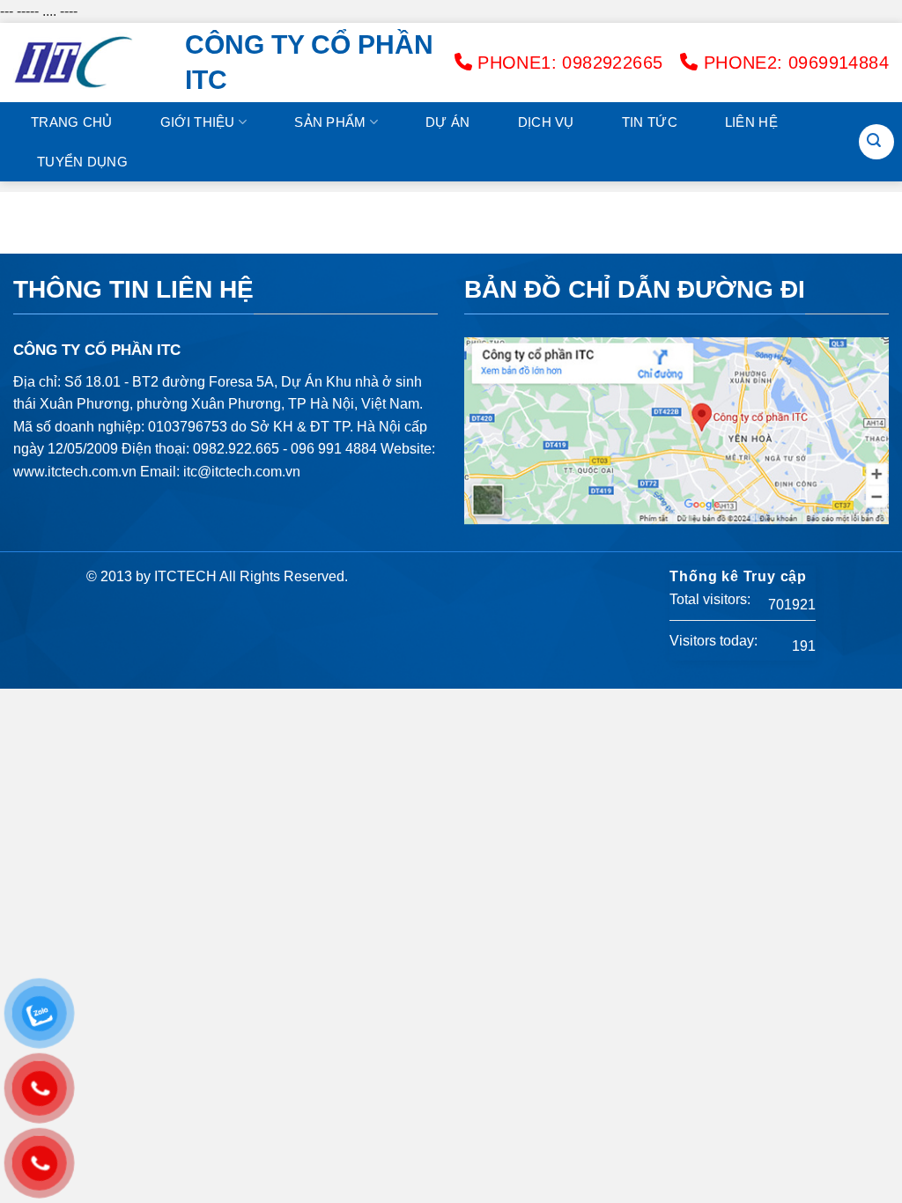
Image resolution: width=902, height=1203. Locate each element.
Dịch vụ (546, 121)
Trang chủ (72, 121)
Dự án (447, 121)
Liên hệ (751, 121)
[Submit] (874, 141)
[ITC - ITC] (86, 62)
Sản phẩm (330, 121)
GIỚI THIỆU (197, 121)
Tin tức (649, 121)
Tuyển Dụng (82, 161)
